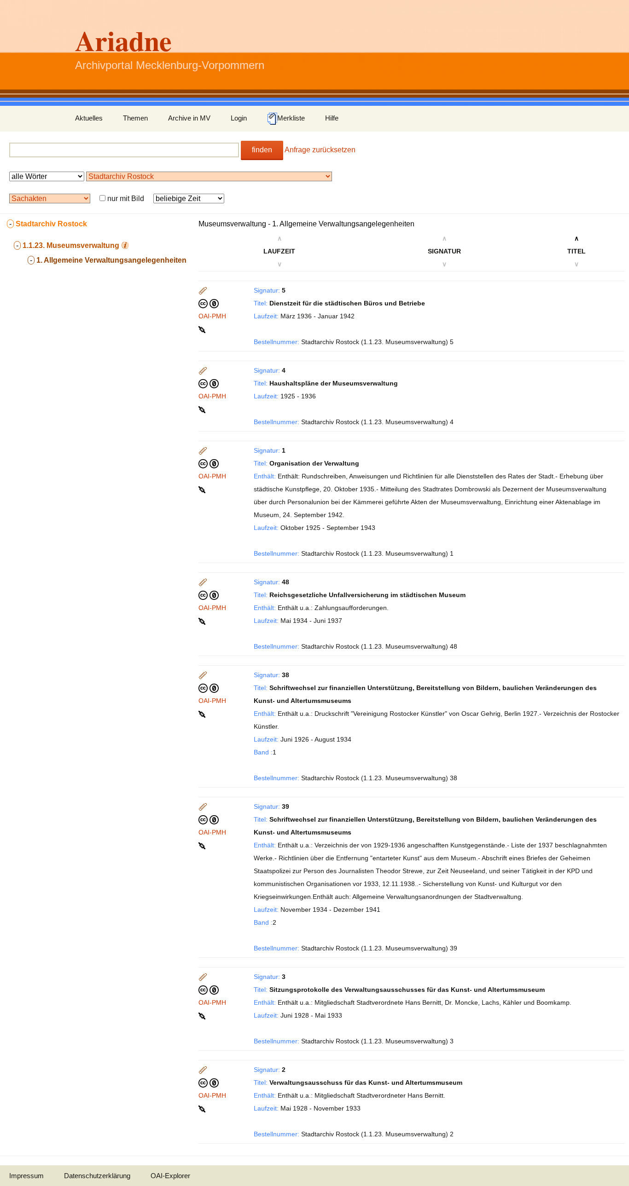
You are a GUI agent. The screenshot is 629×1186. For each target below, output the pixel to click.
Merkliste (291, 118)
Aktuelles (89, 118)
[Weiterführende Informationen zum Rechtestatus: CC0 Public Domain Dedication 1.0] (208, 303)
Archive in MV (189, 118)
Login (239, 118)
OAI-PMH (212, 316)
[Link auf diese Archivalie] (202, 329)
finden (262, 150)
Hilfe (331, 118)
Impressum (26, 1176)
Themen (135, 118)
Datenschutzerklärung (97, 1176)
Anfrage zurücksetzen (320, 150)
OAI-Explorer (170, 1176)
